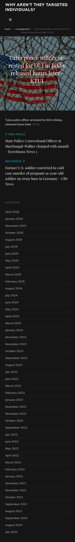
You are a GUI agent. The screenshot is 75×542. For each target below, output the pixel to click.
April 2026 (12, 211)
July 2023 (11, 372)
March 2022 (13, 462)
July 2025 (11, 246)
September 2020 (16, 518)
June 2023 (11, 379)
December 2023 (15, 337)
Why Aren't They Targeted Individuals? (36, 7)
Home (8, 29)
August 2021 (13, 511)
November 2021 (16, 490)
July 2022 (11, 434)
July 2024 (11, 295)
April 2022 (12, 455)
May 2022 (12, 448)
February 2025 (15, 281)
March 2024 (13, 323)
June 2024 (11, 302)
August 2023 (13, 365)
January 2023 (14, 399)
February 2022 (15, 469)
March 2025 (13, 274)
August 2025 (13, 239)
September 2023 (16, 358)
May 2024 (12, 309)
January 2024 (14, 330)
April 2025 (12, 267)
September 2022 (16, 427)
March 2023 (13, 385)
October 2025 (14, 232)
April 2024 (12, 316)
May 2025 (12, 260)
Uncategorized (22, 29)
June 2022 (11, 441)
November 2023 (16, 344)
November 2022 (16, 413)
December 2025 (15, 225)
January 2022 (14, 476)
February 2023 (15, 392)
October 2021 (14, 497)
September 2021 (16, 504)
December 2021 (15, 483)
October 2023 (14, 351)
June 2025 (11, 253)
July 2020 (11, 532)
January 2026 (14, 218)
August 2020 (13, 525)
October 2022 (14, 420)
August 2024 (13, 288)
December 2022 (15, 406)
